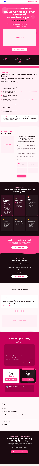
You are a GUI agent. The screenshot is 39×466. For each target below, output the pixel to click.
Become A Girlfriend (32, 1)
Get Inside (28, 379)
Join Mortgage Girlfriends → (19, 49)
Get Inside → (21, 176)
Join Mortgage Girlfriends (11, 379)
